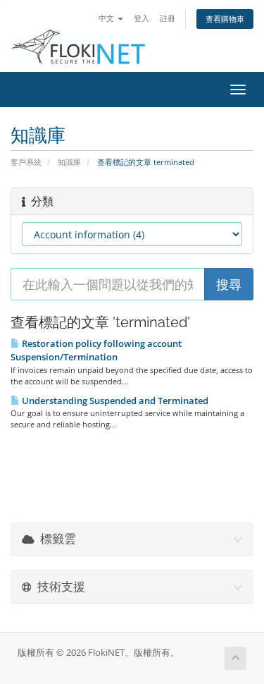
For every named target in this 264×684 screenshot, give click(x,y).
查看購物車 (225, 18)
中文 (107, 18)
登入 (141, 18)
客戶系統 (26, 162)
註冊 (167, 18)
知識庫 (69, 162)
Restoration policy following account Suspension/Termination (96, 350)
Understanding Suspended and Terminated (114, 400)
